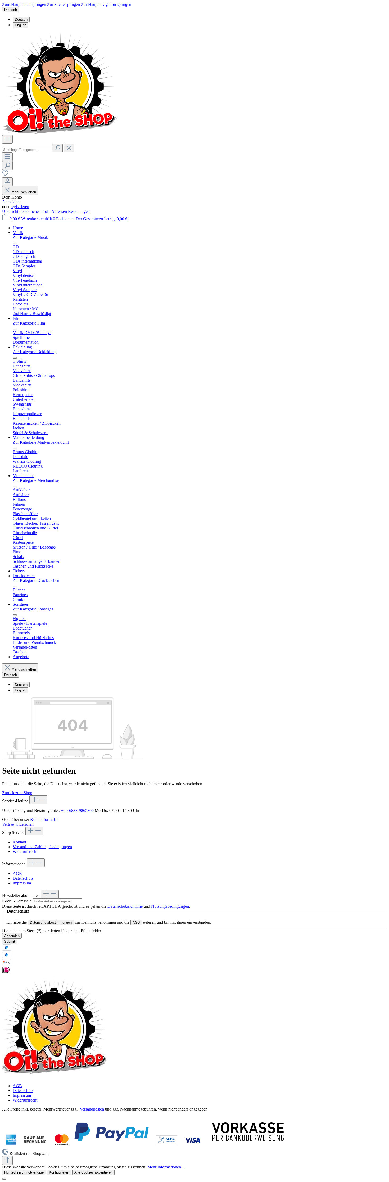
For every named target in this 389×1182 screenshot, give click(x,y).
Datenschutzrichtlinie (125, 906)
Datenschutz (23, 878)
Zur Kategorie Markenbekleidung (41, 442)
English (20, 25)
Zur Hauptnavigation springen (106, 4)
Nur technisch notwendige (24, 1172)
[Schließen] (4, 1179)
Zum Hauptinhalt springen (24, 4)
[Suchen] (57, 148)
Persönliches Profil (35, 211)
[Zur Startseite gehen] (60, 132)
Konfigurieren (59, 1172)
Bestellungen (79, 211)
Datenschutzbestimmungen (51, 922)
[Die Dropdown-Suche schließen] (69, 148)
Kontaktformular (44, 819)
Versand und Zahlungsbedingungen (42, 846)
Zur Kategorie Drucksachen (36, 580)
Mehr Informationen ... (166, 1167)
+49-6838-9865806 (77, 810)
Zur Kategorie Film (29, 323)
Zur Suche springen (64, 4)
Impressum (22, 883)
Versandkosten (92, 1109)
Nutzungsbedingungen (170, 906)
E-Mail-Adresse (17, 901)
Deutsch (21, 19)
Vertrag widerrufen (18, 824)
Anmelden (11, 202)
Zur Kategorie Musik (30, 237)
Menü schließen (24, 192)
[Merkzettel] (5, 175)
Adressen (59, 211)
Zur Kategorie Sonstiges (33, 609)
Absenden (12, 936)
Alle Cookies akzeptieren (93, 1172)
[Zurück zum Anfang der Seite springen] (7, 1160)
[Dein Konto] (7, 181)
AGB (17, 873)
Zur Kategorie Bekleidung (35, 351)
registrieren (20, 206)
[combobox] (26, 149)
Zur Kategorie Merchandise (36, 480)
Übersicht (10, 211)
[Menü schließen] (15, 243)
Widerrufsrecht (25, 851)
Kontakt (19, 842)
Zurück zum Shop (17, 792)
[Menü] (7, 139)
